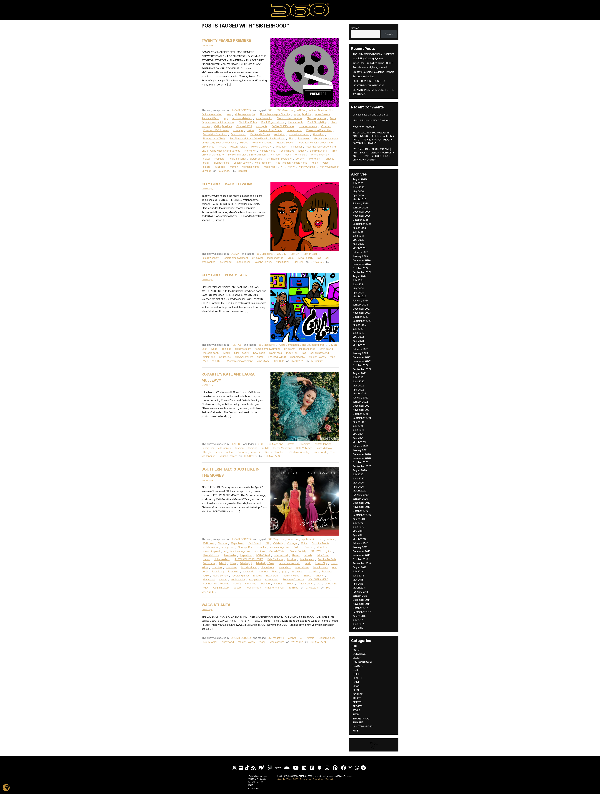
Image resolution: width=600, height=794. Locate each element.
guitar (329, 551)
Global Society (298, 551)
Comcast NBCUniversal (216, 130)
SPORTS (357, 706)
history (222, 146)
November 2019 (361, 506)
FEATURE (236, 444)
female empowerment (236, 257)
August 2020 (360, 470)
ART (355, 645)
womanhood (254, 587)
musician (217, 567)
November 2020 (362, 458)
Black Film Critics (248, 122)
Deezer (309, 547)
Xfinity (291, 166)
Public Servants (237, 158)
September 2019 (362, 514)
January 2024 (360, 304)
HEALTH (357, 678)
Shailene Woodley (300, 452)
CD (267, 543)
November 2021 (361, 409)
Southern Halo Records (216, 583)
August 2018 (359, 567)
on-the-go (301, 154)
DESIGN (235, 253)
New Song (218, 571)
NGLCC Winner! (381, 120)
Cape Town (237, 543)
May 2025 (358, 239)
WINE (355, 730)
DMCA (295, 779)
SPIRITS (357, 702)
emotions (260, 551)
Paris (275, 571)
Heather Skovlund (262, 142)
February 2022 (360, 397)
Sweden (265, 583)
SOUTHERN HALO (318, 579)
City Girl (295, 253)
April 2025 (358, 243)
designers (208, 448)
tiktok (260, 356)
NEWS (356, 686)
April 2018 (358, 583)
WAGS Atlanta (216, 605)
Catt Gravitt (254, 543)
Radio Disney (220, 575)
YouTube (293, 587)
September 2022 (362, 369)
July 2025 (358, 231)
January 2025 (360, 256)
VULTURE (217, 361)
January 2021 (360, 450)
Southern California (293, 579)
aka (229, 114)
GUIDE (356, 674)
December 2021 (361, 405)
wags (262, 642)
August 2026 (360, 179)
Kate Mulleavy (304, 448)
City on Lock (311, 253)
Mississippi (246, 563)
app (226, 118)
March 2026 (359, 199)
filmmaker (318, 134)
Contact (329, 779)
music (308, 563)
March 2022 (359, 393)
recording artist (240, 575)
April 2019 (358, 535)
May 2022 (358, 385)
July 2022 (358, 377)
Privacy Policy (318, 779)
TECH (356, 714)
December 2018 (361, 551)
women (234, 166)
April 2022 (358, 389)
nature (229, 452)
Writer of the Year (274, 587)
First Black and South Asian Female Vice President (257, 138)
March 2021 (359, 442)
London (291, 559)
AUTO (356, 649)
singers (320, 575)
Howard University (261, 146)
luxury (219, 452)
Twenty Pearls (221, 162)
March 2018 (359, 587)
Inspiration (246, 555)
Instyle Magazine (282, 448)
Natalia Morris (249, 567)
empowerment (211, 257)
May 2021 (358, 434)
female (310, 637)
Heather (242, 170)
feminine (252, 448)
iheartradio (230, 555)
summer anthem (244, 356)
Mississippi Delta (265, 563)
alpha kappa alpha (245, 114)
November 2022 (362, 361)
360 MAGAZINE (272, 456)
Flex (291, 138)
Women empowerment (239, 361)
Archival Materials (242, 118)
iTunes (296, 555)
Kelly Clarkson (275, 559)
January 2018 (360, 595)
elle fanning (224, 448)
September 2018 (362, 563)
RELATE (357, 698)
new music (259, 352)
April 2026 (358, 195)
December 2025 (362, 211)
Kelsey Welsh (210, 642)
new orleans (302, 567)
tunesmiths (331, 583)
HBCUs (244, 142)
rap (319, 257)
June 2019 (358, 526)
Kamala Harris (267, 150)
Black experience (316, 118)
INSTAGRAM (263, 555)
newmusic (248, 571)
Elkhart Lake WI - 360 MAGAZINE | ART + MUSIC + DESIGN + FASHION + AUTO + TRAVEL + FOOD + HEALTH (373, 136)
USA (205, 587)
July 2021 (358, 425)
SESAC (307, 575)
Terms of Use (305, 779)
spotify (237, 583)
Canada (222, 543)
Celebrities (304, 444)
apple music (308, 539)
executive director (299, 134)
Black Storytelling (317, 122)
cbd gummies (360, 114)
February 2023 (360, 349)
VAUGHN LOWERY (366, 143)
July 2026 (358, 183)
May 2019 (358, 531)
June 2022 (358, 381)
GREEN (356, 669)
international (281, 555)
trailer (206, 162)
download (322, 547)
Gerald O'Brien (277, 551)
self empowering (319, 352)
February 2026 (361, 203)
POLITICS (236, 344)
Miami (291, 257)
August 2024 (360, 276)
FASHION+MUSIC (362, 661)
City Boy (281, 253)
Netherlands (267, 567)
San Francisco (291, 575)
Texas (290, 583)
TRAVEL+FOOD (361, 718)
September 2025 (362, 223)
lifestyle (207, 452)
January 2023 (360, 353)
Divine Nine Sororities (215, 134)
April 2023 (358, 341)
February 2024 (360, 300)
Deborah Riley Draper (270, 130)
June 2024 (358, 284)
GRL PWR (315, 551)
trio (318, 583)
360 (270, 110)
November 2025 (362, 215)
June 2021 (358, 429)
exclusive (279, 134)
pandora (263, 571)
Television (314, 158)
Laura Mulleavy (324, 448)
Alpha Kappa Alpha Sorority (275, 114)
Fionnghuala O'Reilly (214, 138)
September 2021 (362, 417)
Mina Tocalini (305, 257)
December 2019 (361, 502)
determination (294, 130)
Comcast (326, 126)
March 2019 (359, 539)
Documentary (238, 134)
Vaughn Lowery (242, 162)
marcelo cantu (211, 352)
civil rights (261, 126)
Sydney (278, 583)
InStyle (265, 448)
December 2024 (362, 260)
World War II (270, 166)
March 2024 (359, 296)
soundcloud (271, 579)
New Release (320, 567)
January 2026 (360, 207)
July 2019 (358, 522)
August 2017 (359, 616)
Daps (214, 348)
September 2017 (362, 612)
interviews (250, 150)
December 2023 (362, 308)
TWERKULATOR (277, 356)
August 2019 (359, 519)
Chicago (292, 543)
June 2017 (358, 624)
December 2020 (362, 454)
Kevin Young (326, 348)
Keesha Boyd (287, 150)
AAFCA (301, 110)
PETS (356, 690)
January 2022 (360, 401)
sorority (300, 158)
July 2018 (358, 571)
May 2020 (358, 482)
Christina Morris (320, 543)
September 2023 (362, 320)
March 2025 (359, 248)
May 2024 (358, 288)
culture (250, 130)
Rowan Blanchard (275, 452)
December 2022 (362, 357)
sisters (223, 579)
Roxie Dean (272, 575)
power (206, 158)
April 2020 (358, 486)
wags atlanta (277, 642)
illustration (281, 146)
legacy (302, 150)
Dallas (297, 547)
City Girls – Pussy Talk (225, 275)
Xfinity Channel (307, 166)
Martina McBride (327, 559)
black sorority (295, 122)
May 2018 (358, 579)
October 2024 (360, 268)
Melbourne (209, 563)
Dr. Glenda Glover (260, 134)
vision (315, 162)
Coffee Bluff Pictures (283, 126)
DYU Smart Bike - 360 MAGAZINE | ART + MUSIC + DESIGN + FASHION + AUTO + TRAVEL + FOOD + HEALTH (373, 153)
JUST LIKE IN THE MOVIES (249, 559)
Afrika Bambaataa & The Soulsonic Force (302, 344)
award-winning (264, 118)
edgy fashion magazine (237, 551)
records (257, 575)
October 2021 (360, 413)
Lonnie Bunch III (318, 150)
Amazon (293, 539)
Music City (321, 563)
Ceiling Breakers (223, 126)
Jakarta (308, 555)
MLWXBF (371, 126)
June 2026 (359, 187)
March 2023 (359, 345)
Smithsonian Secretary (279, 158)
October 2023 (360, 316)
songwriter (255, 579)
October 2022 (360, 365)
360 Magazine (285, 110)
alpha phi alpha (302, 114)
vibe (332, 356)
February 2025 (360, 252)
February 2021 (360, 446)
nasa (288, 154)
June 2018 (358, 575)
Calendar (281, 779)
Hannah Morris (211, 555)
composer (228, 547)
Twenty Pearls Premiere (226, 40)
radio (206, 575)
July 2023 (358, 328)
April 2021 (358, 438)
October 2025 (360, 219)
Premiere (219, 158)
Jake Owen (323, 555)
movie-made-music (289, 563)
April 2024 (358, 292)
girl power (257, 257)
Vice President (263, 162)
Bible (289, 779)
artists (291, 444)
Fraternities (304, 138)
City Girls (298, 261)
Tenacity (329, 158)
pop (284, 571)
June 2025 (358, 235)
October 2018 (360, 559)
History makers (238, 146)
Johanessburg (222, 559)
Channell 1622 (244, 126)
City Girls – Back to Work (227, 184)
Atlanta (292, 637)
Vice (205, 361)
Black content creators (289, 118)
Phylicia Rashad (320, 154)
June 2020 (359, 478)
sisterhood (256, 158)
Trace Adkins (305, 583)
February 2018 (360, 591)
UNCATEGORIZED (241, 110)
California (208, 543)
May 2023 (358, 336)
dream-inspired (211, 551)
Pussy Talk (292, 352)
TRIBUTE (358, 722)
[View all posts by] (331, 261)
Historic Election (285, 142)
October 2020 (360, 462)
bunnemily (316, 361)
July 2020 (358, 474)
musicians (231, 567)
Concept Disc (245, 547)
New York (233, 571)
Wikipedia (220, 166)
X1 (282, 166)
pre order (313, 571)
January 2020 (360, 498)
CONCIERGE (359, 653)
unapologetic (243, 261)
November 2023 (362, 312)
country (262, 547)
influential (296, 146)
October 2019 (360, 510)
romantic (256, 452)
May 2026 (358, 191)
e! (301, 637)
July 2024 (358, 280)
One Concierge (380, 114)
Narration (276, 154)
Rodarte (242, 452)
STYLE (356, 710)
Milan (233, 563)
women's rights (250, 166)
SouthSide (225, 356)
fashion (239, 448)
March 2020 (359, 490)
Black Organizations (272, 122)
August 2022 (360, 373)
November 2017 (361, 603)
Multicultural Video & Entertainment (247, 154)
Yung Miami (282, 261)
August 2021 (359, 421)
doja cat (226, 348)
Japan (206, 559)
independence (275, 257)
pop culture (297, 571)
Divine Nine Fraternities (319, 130)
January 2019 (360, 547)
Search (355, 28)
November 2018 (361, 555)
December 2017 (361, 599)
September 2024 (362, 272)
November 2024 (362, 264)
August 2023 (360, 324)
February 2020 (361, 494)
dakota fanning (323, 444)
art (321, 539)
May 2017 (358, 628)
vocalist (238, 587)
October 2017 (360, 607)
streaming (250, 583)
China (304, 543)
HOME (356, 682)
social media (238, 579)
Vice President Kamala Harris (291, 162)
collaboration (210, 547)
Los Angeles (307, 559)
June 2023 (358, 332)
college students (308, 126)
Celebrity (278, 543)
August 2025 (360, 227)
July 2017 (358, 619)
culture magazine (279, 547)
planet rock (275, 352)
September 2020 (362, 466)
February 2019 (360, 543)
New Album (285, 567)
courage (238, 130)
